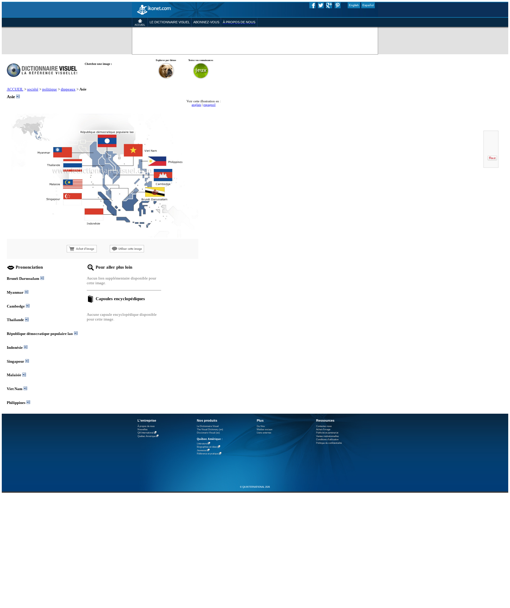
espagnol (209, 104)
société (32, 89)
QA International (145, 433)
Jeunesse (201, 450)
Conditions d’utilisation (327, 439)
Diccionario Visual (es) (208, 432)
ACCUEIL (15, 89)
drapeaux (68, 89)
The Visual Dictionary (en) (210, 429)
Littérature (202, 443)
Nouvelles (143, 429)
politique (49, 89)
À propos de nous (146, 426)
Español (368, 5)
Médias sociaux (264, 429)
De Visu (261, 426)
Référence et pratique (207, 454)
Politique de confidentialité (329, 443)
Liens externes (264, 432)
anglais (196, 104)
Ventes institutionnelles (327, 436)
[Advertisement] (219, 39)
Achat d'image (323, 429)
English (354, 5)
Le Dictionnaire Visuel (208, 426)
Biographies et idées (207, 447)
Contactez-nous (324, 426)
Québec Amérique (147, 436)
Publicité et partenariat (327, 432)
